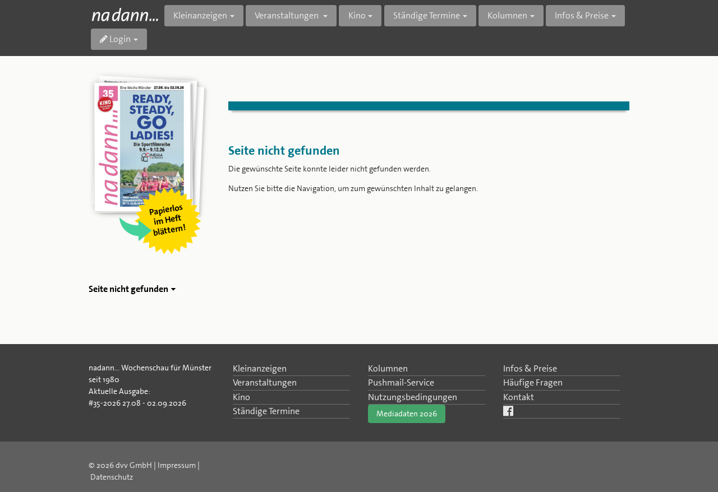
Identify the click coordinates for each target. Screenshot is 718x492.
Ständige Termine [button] (426, 15)
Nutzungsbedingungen (412, 397)
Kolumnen (388, 368)
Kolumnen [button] (507, 15)
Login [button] (119, 39)
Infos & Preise (530, 368)
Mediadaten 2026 (406, 414)
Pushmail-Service (401, 382)
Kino (241, 397)
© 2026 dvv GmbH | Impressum (142, 465)
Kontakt (518, 397)
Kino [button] (357, 15)
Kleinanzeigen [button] (200, 15)
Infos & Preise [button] (582, 15)
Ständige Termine (266, 411)
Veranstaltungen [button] (287, 15)
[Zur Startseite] (125, 14)
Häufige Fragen (533, 382)
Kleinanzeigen (260, 368)
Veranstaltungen (265, 382)
